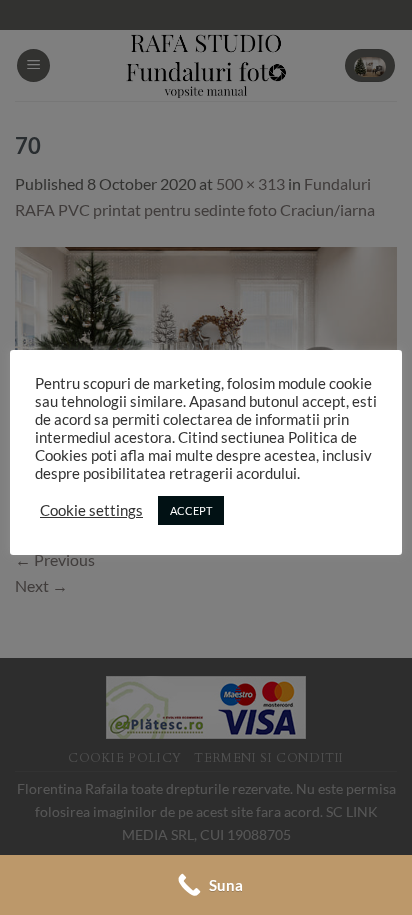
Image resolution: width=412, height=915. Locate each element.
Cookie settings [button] (91, 510)
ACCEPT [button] (191, 510)
